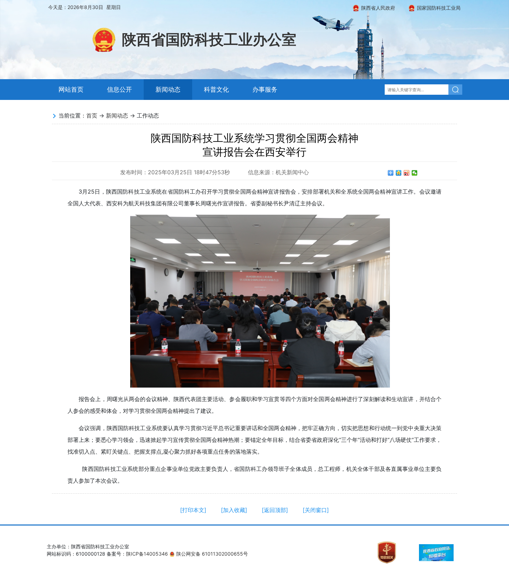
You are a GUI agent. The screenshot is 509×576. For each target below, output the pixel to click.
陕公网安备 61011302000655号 (212, 554)
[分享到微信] (415, 173)
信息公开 (119, 89)
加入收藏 (234, 510)
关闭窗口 (316, 510)
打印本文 (193, 510)
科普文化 (216, 89)
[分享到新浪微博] (407, 173)
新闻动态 (167, 89)
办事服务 (264, 89)
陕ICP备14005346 (147, 554)
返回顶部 (275, 510)
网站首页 (71, 89)
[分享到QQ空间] (399, 173)
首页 (91, 115)
